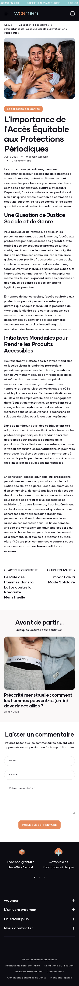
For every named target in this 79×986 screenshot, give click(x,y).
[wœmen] (26, 13)
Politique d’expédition (29, 972)
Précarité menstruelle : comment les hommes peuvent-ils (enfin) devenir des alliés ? (38, 700)
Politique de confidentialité (22, 966)
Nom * (12, 761)
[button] (34, 877)
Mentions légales (61, 978)
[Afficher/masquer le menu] (6, 13)
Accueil (8, 25)
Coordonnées (55, 972)
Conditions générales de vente (26, 978)
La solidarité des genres (34, 25)
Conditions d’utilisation (59, 966)
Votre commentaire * (22, 788)
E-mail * (13, 774)
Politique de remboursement (39, 960)
